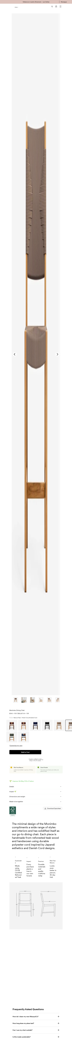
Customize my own (16, 745)
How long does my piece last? (23, 1023)
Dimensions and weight (17, 796)
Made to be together (16, 801)
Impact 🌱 (12, 791)
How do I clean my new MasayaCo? (25, 1016)
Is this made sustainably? (22, 1037)
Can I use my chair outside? (22, 1030)
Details (11, 786)
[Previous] (15, 354)
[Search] (52, 6)
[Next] (57, 354)
